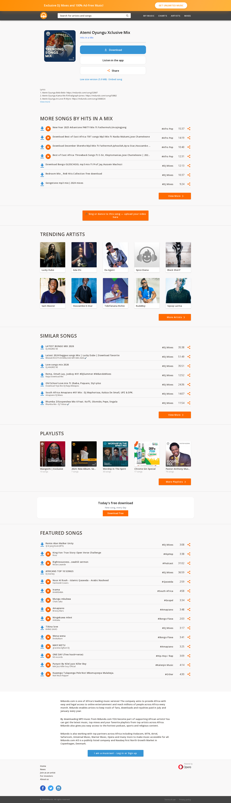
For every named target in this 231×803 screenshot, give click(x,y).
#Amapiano (167, 609)
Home (43, 766)
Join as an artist (47, 772)
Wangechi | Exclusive (51, 468)
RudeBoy (141, 305)
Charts (162, 15)
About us (44, 779)
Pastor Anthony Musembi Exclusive (178, 468)
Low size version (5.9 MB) (93, 79)
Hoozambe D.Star (83, 305)
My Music (148, 15)
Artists (175, 15)
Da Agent (109, 269)
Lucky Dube (48, 269)
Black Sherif (173, 269)
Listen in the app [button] (113, 60)
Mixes (187, 15)
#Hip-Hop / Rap (165, 655)
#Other (169, 674)
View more (45, 101)
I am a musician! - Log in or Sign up (115, 753)
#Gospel (169, 600)
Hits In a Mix (87, 37)
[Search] (127, 15)
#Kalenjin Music (164, 664)
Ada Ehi (77, 269)
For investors (46, 776)
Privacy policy (185, 799)
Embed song (115, 79)
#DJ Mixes (168, 165)
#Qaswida (168, 581)
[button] (113, 70)
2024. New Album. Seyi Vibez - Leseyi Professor (84, 468)
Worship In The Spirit (114, 468)
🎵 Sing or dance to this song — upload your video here (115, 215)
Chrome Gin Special (145, 468)
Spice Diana (142, 269)
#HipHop (168, 553)
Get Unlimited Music (171, 5)
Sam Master (48, 305)
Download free (115, 513)
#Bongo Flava (166, 618)
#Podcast (168, 563)
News (43, 769)
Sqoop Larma (174, 305)
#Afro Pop (168, 128)
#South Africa (165, 590)
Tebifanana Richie (114, 305)
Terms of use (170, 799)
